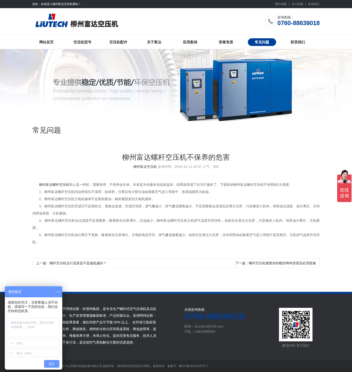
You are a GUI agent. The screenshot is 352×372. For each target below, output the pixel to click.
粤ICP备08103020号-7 (193, 366)
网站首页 (46, 42)
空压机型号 (82, 42)
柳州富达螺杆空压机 (54, 184)
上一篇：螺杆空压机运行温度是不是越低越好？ (71, 263)
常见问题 (262, 42)
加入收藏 (297, 4)
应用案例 (190, 42)
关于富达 (154, 42)
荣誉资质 (226, 42)
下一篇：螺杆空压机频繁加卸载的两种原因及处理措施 (275, 263)
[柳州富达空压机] (94, 19)
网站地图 (281, 4)
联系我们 (314, 4)
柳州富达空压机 (145, 167)
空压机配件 (118, 42)
